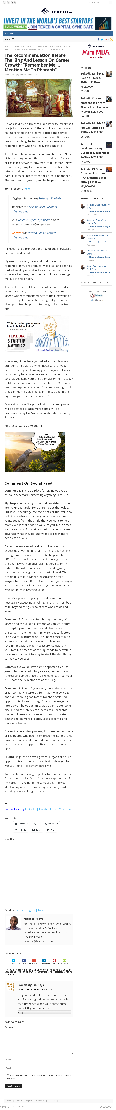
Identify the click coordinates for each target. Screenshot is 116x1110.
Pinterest (57, 963)
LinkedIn (46, 963)
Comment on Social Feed (28, 483)
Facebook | (46, 809)
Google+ (36, 963)
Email (65, 963)
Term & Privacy (106, 1106)
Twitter (16, 963)
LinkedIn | (31, 809)
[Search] (110, 2)
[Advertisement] (39, 878)
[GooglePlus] (106, 39)
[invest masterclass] (38, 355)
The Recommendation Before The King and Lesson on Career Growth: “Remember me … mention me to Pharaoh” (37, 62)
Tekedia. (5, 1106)
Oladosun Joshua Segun (99, 211)
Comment (10, 1027)
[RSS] (111, 39)
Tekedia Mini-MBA (50, 198)
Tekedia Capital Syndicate (33, 220)
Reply (20, 1012)
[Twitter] (102, 39)
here (27, 188)
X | (56, 809)
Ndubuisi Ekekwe (25, 74)
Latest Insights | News (22, 47)
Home (7, 47)
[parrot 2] (35, 474)
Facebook (26, 963)
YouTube (65, 809)
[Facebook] (98, 39)
